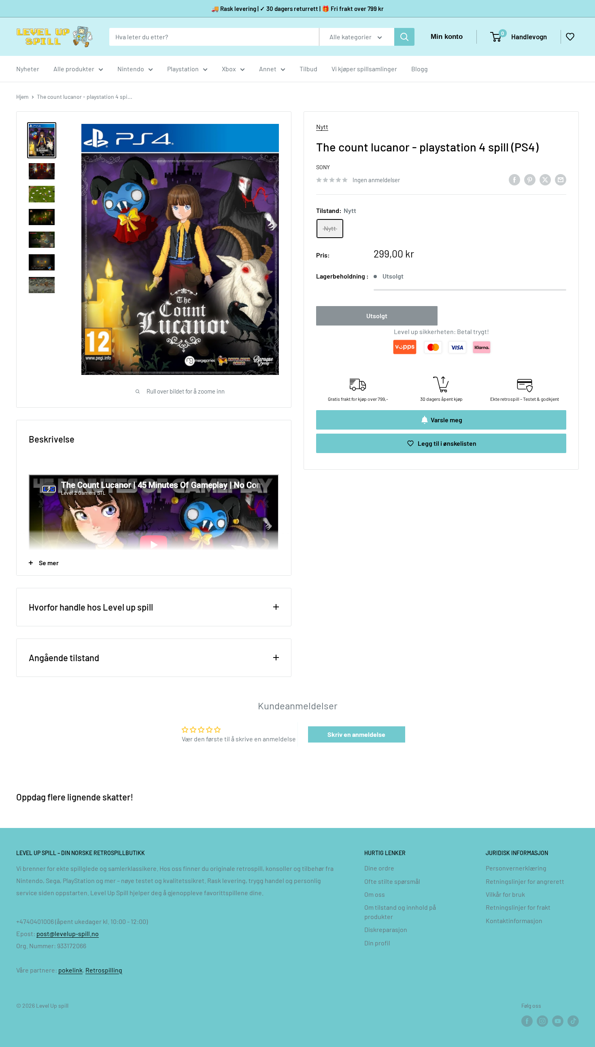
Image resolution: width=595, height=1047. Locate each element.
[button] (570, 37)
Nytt (322, 126)
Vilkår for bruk (505, 894)
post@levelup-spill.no (67, 933)
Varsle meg (446, 419)
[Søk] (404, 37)
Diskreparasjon (385, 929)
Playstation (183, 68)
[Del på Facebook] (514, 179)
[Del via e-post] (560, 179)
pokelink (70, 970)
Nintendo (130, 68)
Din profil (377, 943)
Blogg (419, 68)
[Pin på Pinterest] (530, 179)
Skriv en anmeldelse (356, 734)
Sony (323, 167)
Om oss (374, 894)
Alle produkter (73, 68)
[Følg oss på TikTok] (573, 1021)
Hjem (22, 96)
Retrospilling (103, 970)
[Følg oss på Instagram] (542, 1021)
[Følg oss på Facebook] (527, 1021)
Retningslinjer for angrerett (525, 881)
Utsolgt (376, 316)
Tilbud (308, 68)
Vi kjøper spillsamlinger (364, 68)
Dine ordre (379, 868)
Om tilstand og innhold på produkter (400, 911)
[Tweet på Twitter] (545, 179)
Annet (267, 68)
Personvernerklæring (516, 868)
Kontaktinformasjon (514, 920)
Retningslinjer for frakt (518, 907)
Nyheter (27, 68)
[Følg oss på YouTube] (557, 1021)
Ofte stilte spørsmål (392, 881)
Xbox (229, 68)
